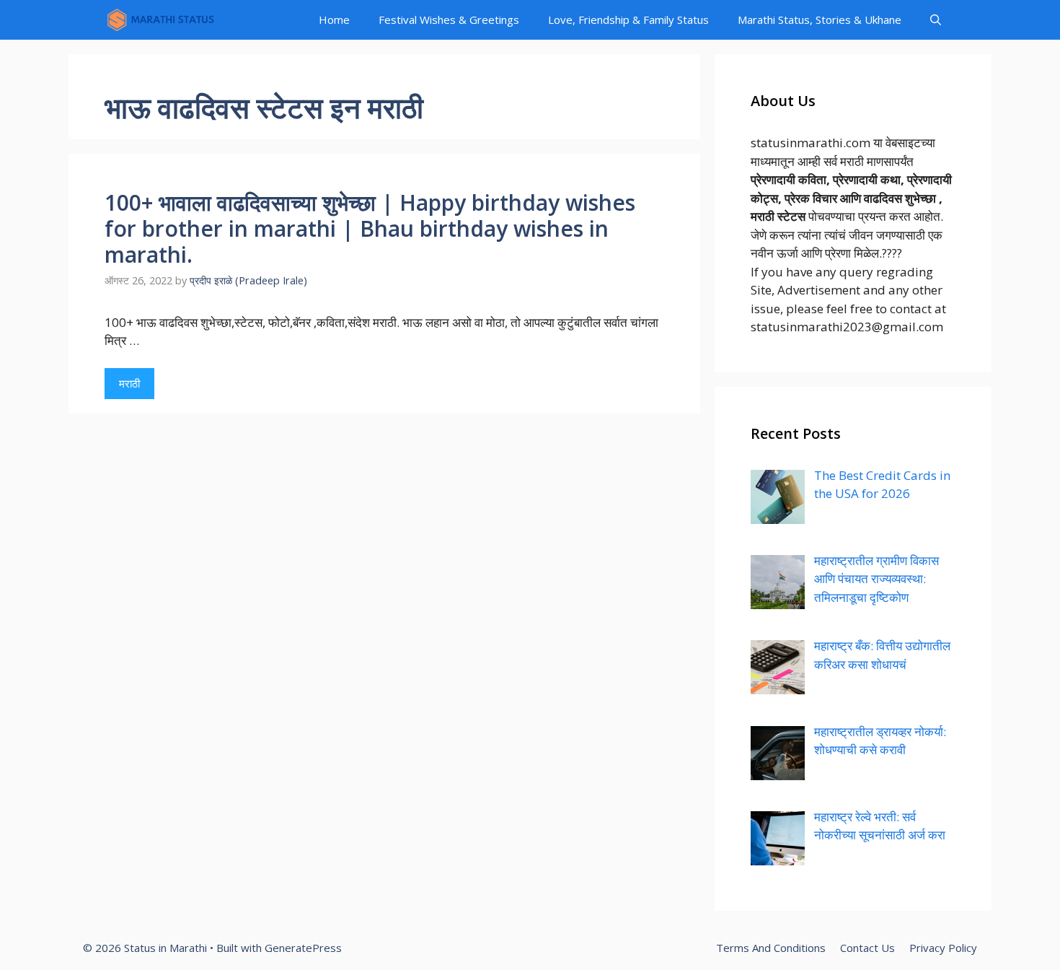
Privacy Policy (943, 947)
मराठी (129, 383)
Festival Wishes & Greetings (449, 19)
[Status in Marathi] (160, 20)
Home (334, 19)
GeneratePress (303, 947)
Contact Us (867, 947)
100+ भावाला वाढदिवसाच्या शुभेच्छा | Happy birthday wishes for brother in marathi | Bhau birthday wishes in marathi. (370, 228)
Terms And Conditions (771, 947)
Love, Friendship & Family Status (628, 19)
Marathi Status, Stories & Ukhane (819, 19)
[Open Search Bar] (935, 20)
